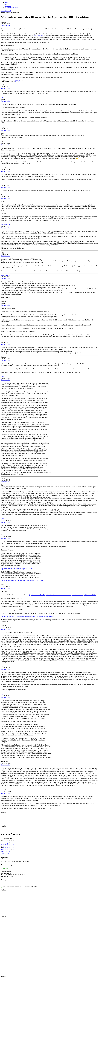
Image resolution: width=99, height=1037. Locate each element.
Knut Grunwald (5, 224)
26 (2, 851)
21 (5, 849)
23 (9, 849)
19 (2, 849)
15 (7, 847)
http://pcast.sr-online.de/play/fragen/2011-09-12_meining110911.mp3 (22, 580)
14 (5, 847)
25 (13, 849)
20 (4, 849)
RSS (6, 4)
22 (7, 849)
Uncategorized (5, 25)
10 (11, 845)
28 (5, 851)
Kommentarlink (5, 88)
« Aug (3, 853)
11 (13, 845)
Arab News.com (38, 35)
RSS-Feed (19, 81)
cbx (2, 97)
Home (6, 2)
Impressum (8, 6)
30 (9, 851)
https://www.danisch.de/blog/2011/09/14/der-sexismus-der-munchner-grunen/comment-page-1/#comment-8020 (62, 595)
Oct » (7, 853)
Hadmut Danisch (6, 11)
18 (13, 847)
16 (9, 847)
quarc (2, 376)
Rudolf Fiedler (5, 275)
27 (4, 851)
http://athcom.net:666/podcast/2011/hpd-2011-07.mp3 (17, 569)
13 (4, 847)
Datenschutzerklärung (11, 7)
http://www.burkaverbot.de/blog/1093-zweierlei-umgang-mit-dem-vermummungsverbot (27, 616)
